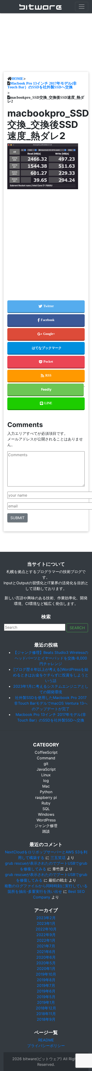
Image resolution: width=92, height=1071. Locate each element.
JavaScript (46, 769)
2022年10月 (46, 929)
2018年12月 (46, 1008)
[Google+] (46, 334)
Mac (46, 786)
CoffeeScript (46, 752)
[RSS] (46, 376)
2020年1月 (46, 968)
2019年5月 (46, 996)
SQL (46, 808)
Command (46, 758)
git (46, 763)
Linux (46, 775)
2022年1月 (46, 940)
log (46, 780)
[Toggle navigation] (81, 6)
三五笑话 (58, 857)
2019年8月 (46, 979)
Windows (46, 814)
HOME (17, 78)
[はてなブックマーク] (46, 348)
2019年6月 (46, 991)
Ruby (46, 803)
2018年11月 (46, 1013)
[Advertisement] (46, 241)
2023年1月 (46, 923)
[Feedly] (45, 390)
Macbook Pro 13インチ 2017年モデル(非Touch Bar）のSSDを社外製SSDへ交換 (42, 85)
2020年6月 (46, 957)
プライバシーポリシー (46, 1045)
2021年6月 (46, 951)
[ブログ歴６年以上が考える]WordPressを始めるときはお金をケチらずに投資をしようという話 (50, 675)
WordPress (46, 820)
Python (46, 791)
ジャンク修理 (46, 825)
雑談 (46, 831)
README (46, 1040)
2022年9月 (46, 934)
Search (77, 627)
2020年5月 (46, 963)
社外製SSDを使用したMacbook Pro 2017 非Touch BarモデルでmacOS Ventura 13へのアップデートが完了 (51, 703)
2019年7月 (46, 985)
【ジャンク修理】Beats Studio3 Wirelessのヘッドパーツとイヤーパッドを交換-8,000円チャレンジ (50, 658)
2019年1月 (46, 1002)
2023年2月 (46, 917)
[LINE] (46, 403)
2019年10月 (46, 974)
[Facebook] (46, 320)
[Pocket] (46, 362)
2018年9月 (46, 1019)
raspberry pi (46, 797)
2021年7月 (46, 946)
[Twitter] (46, 306)
